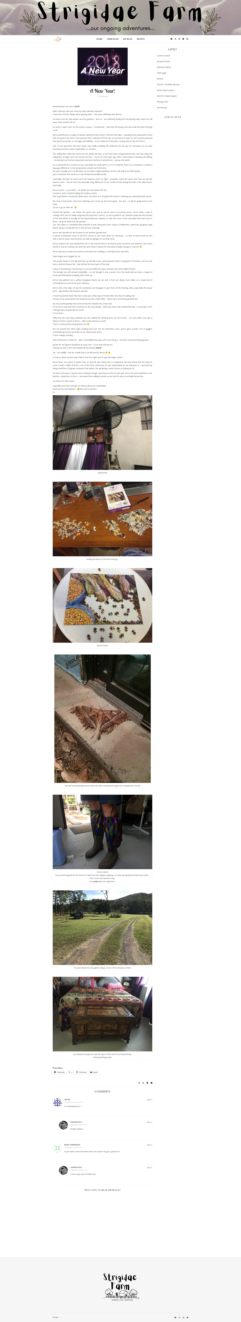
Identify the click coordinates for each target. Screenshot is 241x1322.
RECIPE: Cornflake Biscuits (168, 84)
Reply (149, 1100)
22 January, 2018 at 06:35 (73, 1147)
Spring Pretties (163, 61)
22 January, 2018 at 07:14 (78, 1125)
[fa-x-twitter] (176, 39)
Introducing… (162, 107)
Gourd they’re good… (166, 90)
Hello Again (162, 73)
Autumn (160, 78)
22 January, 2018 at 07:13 (78, 1170)
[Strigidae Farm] (57, 39)
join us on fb (172, 117)
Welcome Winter (164, 67)
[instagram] (180, 39)
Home (99, 39)
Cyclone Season (163, 55)
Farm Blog (113, 39)
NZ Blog (127, 39)
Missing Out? (162, 101)
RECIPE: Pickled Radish (167, 96)
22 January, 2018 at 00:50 (73, 1102)
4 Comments (102, 96)
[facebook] (172, 39)
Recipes (141, 39)
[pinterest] (183, 39)
